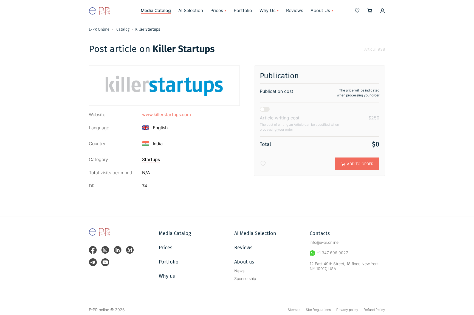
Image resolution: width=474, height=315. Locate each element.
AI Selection (190, 10)
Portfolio (243, 10)
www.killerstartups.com (166, 114)
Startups (151, 159)
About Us (320, 10)
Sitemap (294, 310)
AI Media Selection (255, 233)
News (239, 270)
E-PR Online (99, 29)
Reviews (294, 10)
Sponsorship (245, 278)
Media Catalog (156, 10)
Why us (167, 276)
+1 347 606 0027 (332, 252)
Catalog (122, 29)
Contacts (320, 233)
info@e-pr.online (324, 242)
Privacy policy (347, 310)
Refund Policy (374, 310)
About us (244, 262)
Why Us (267, 10)
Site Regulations (318, 310)
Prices (216, 10)
